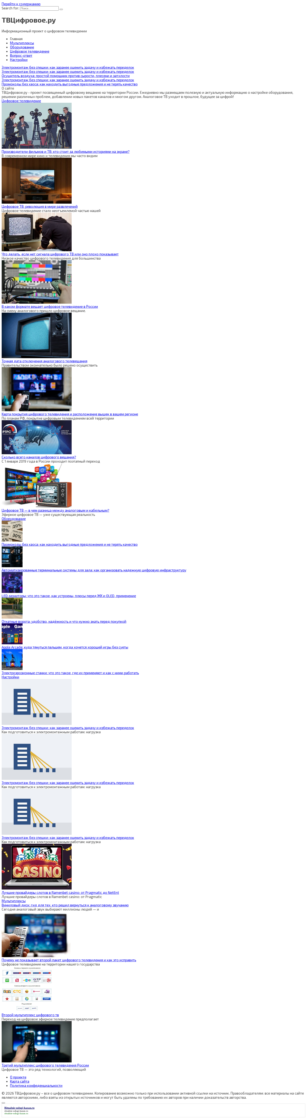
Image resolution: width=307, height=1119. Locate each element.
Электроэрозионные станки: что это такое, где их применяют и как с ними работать (70, 673)
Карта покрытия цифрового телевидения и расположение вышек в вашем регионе (70, 414)
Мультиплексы (22, 43)
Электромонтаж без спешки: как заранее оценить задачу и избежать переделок (68, 728)
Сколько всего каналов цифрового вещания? (39, 457)
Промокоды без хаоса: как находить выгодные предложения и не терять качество (70, 544)
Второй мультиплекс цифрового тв (30, 1015)
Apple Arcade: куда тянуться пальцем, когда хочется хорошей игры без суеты (65, 647)
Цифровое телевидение (29, 51)
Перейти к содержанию (21, 4)
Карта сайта (19, 1081)
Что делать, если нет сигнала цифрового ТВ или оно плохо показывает (60, 254)
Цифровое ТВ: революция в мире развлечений (40, 206)
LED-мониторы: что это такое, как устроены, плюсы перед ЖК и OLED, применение (69, 596)
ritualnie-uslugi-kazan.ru (16, 1111)
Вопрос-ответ (21, 55)
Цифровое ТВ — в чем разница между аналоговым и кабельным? (55, 510)
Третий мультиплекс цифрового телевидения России (45, 1065)
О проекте (18, 1077)
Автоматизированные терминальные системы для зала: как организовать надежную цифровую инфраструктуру (94, 570)
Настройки (19, 59)
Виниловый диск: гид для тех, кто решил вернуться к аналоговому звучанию (65, 905)
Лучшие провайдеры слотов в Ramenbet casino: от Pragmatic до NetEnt (60, 892)
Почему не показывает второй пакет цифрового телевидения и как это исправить (69, 960)
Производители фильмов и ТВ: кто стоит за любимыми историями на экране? (65, 151)
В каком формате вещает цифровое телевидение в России (50, 306)
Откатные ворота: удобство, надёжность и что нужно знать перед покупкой (64, 621)
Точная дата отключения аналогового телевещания (44, 361)
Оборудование (22, 47)
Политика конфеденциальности (36, 1085)
